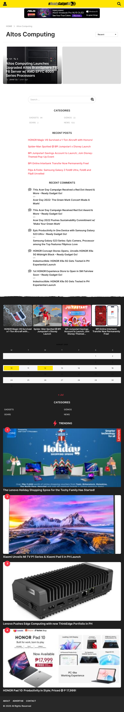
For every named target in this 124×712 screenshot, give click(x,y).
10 (11, 368)
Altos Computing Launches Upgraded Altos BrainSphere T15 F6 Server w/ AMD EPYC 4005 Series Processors (32, 69)
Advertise (18, 701)
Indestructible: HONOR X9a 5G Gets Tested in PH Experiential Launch (61, 262)
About (6, 701)
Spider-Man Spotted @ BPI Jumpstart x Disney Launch (59, 146)
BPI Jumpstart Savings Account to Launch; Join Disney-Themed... (76, 331)
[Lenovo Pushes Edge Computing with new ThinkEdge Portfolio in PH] (62, 591)
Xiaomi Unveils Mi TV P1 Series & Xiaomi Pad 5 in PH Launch (42, 556)
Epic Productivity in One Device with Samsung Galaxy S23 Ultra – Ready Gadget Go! (64, 232)
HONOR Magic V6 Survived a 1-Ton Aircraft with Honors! (60, 139)
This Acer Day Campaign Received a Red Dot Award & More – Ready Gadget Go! (64, 191)
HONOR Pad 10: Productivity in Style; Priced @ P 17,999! (39, 690)
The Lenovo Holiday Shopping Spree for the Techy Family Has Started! (49, 490)
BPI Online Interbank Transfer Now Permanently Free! (58, 163)
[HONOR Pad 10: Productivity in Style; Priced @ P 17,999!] (62, 658)
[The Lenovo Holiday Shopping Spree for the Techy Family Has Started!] (62, 457)
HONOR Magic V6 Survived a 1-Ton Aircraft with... (18, 330)
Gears (32, 122)
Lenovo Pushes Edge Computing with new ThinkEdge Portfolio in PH (47, 623)
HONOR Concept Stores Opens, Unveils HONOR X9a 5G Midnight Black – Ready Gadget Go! (63, 252)
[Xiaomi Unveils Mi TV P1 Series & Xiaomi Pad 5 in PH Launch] (62, 524)
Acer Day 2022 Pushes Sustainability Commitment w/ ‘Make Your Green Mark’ (64, 222)
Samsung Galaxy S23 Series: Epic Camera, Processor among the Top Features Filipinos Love (63, 242)
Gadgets (34, 117)
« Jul (61, 394)
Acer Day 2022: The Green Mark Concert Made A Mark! (61, 201)
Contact (31, 701)
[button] (5, 4)
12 (45, 368)
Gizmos (68, 117)
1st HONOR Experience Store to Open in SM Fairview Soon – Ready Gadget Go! (63, 273)
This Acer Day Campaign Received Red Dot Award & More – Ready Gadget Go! (63, 212)
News (67, 122)
